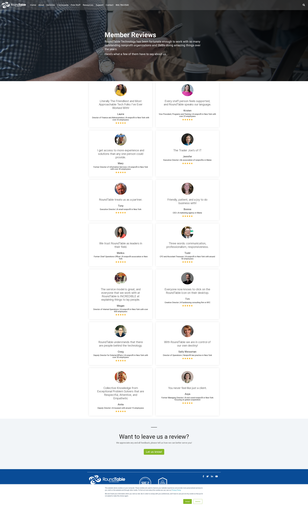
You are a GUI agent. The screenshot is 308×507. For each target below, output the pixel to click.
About (41, 5)
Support (99, 5)
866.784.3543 (122, 5)
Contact (109, 5)
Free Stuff (75, 5)
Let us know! (154, 451)
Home (33, 5)
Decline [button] (197, 501)
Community (62, 5)
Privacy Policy (176, 490)
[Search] (304, 5)
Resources (88, 5)
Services (50, 5)
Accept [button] (187, 501)
